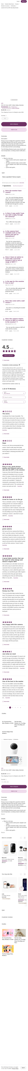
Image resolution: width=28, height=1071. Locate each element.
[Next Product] (24, 837)
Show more (3, 832)
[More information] (25, 776)
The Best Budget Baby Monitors (7, 732)
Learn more (21, 182)
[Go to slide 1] (11, 100)
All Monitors (13, 5)
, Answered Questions (6, 108)
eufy (2, 103)
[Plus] (7, 781)
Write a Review (15, 108)
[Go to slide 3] (13, 100)
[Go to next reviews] (20, 708)
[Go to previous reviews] (7, 708)
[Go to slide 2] (12, 100)
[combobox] (14, 393)
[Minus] (2, 781)
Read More (4, 430)
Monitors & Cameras (5, 5)
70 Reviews (14, 106)
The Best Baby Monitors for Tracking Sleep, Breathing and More (19, 724)
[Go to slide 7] (16, 100)
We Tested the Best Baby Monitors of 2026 (7, 722)
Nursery (17, 4)
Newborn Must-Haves (9, 4)
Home (2, 4)
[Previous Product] (20, 837)
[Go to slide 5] (14, 100)
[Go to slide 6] (15, 100)
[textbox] (14, 179)
